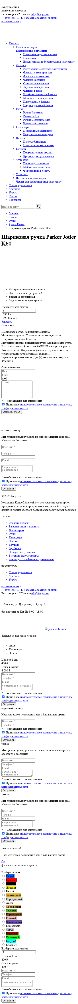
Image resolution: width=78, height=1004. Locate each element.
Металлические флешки (38, 98)
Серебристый (14, 899)
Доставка (14, 189)
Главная (14, 213)
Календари (22, 127)
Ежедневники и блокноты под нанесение (49, 61)
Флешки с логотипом (36, 76)
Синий (10, 876)
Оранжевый (13, 906)
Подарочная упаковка (22, 552)
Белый (10, 891)
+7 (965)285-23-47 (12, 17)
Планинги (29, 58)
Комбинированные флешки (40, 94)
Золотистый (13, 895)
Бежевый (11, 945)
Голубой (11, 941)
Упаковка (22, 174)
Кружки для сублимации (38, 156)
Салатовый (13, 937)
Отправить (9, 488)
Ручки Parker (31, 116)
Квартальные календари (38, 134)
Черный (11, 883)
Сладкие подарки (27, 47)
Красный (11, 880)
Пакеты (20, 138)
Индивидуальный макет (38, 105)
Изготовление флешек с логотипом (45, 69)
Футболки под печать (36, 170)
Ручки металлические (36, 119)
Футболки (22, 159)
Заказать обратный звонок (40, 17)
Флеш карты (16, 530)
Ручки (20, 109)
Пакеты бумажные (34, 141)
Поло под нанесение (36, 163)
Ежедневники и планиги (31, 50)
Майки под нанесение (37, 167)
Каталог (14, 43)
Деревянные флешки (36, 87)
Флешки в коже (32, 90)
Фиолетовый (14, 922)
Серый (10, 929)
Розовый (11, 918)
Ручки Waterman (33, 112)
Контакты (15, 199)
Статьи (13, 196)
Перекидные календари (37, 130)
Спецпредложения (20, 185)
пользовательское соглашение (39, 404)
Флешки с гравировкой (37, 72)
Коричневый (14, 914)
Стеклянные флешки (36, 83)
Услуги (13, 192)
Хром (9, 903)
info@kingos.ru (40, 14)
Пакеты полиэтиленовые (38, 145)
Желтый (11, 887)
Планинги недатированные (40, 54)
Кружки (21, 149)
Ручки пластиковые (35, 123)
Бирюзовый (13, 925)
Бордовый (12, 933)
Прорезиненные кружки (38, 152)
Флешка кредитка (34, 79)
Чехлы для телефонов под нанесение (38, 181)
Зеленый (11, 910)
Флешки (21, 65)
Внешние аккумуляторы (31, 178)
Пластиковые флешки (36, 101)
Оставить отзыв (11, 412)
